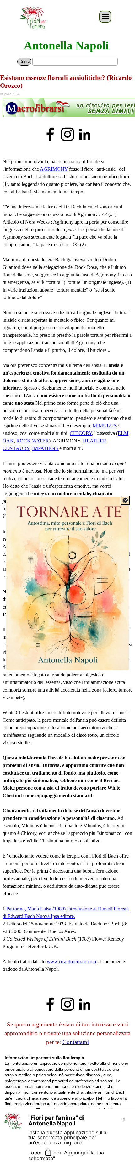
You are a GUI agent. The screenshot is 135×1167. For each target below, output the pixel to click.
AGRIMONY (54, 169)
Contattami (75, 1042)
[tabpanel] (67, 108)
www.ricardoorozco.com (71, 961)
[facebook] (50, 134)
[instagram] (67, 134)
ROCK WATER (32, 440)
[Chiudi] (125, 500)
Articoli (4, 94)
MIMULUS (104, 425)
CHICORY (81, 433)
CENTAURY (16, 448)
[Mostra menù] (105, 17)
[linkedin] (85, 134)
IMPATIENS (45, 448)
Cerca (24, 61)
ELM (123, 433)
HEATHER (94, 440)
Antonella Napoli (66, 45)
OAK (8, 440)
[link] (67, 583)
